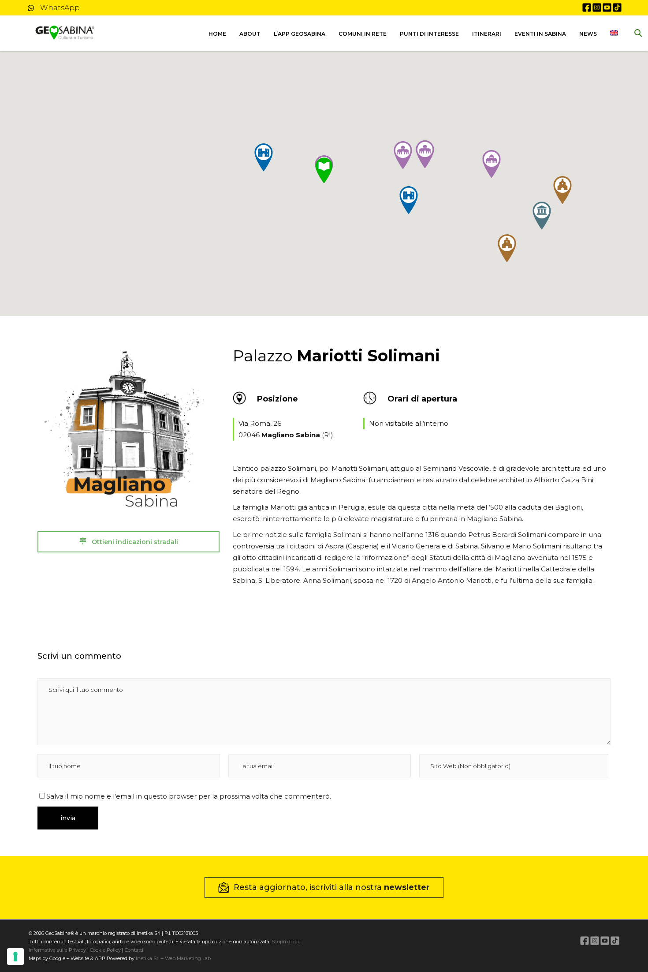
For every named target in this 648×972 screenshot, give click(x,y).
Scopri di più (286, 941)
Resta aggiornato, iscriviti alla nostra (332, 887)
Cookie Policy (105, 950)
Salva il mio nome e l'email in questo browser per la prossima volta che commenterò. (188, 796)
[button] (542, 216)
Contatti (133, 950)
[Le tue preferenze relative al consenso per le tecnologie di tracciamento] (15, 956)
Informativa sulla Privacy (57, 950)
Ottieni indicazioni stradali (134, 542)
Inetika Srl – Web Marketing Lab (173, 958)
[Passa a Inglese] (614, 33)
